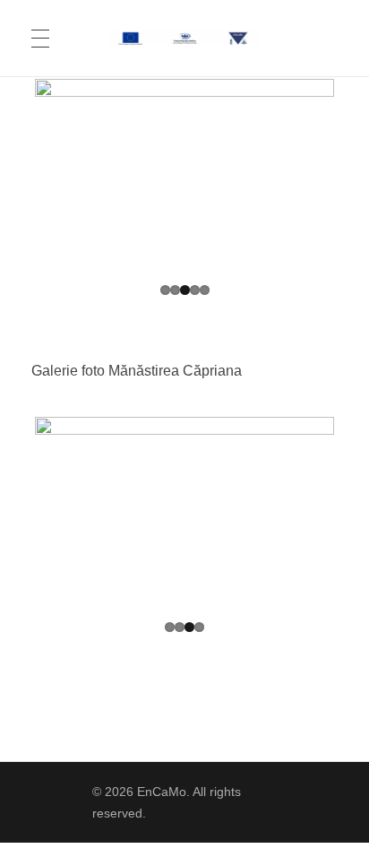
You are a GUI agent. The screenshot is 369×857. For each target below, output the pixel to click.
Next (307, 175)
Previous (62, 175)
